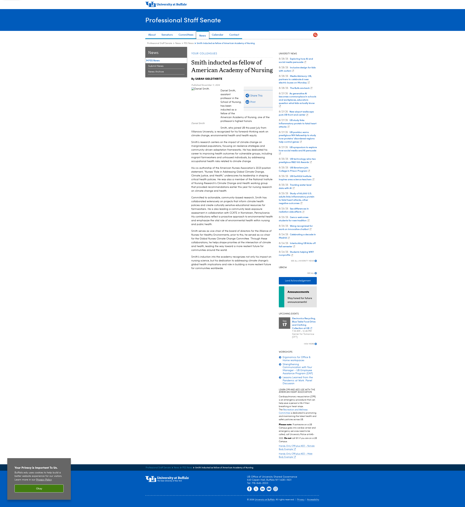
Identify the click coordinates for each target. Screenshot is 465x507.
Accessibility (313, 500)
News (178, 43)
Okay (39, 488)
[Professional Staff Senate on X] (256, 489)
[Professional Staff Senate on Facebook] (249, 489)
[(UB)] (232, 5)
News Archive (156, 71)
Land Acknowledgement (298, 281)
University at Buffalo (265, 500)
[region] (39, 479)
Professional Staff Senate (183, 19)
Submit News (155, 66)
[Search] (315, 35)
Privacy (300, 500)
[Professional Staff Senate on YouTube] (269, 489)
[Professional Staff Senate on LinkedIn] (262, 489)
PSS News (189, 43)
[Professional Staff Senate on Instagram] (275, 489)
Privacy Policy (44, 479)
